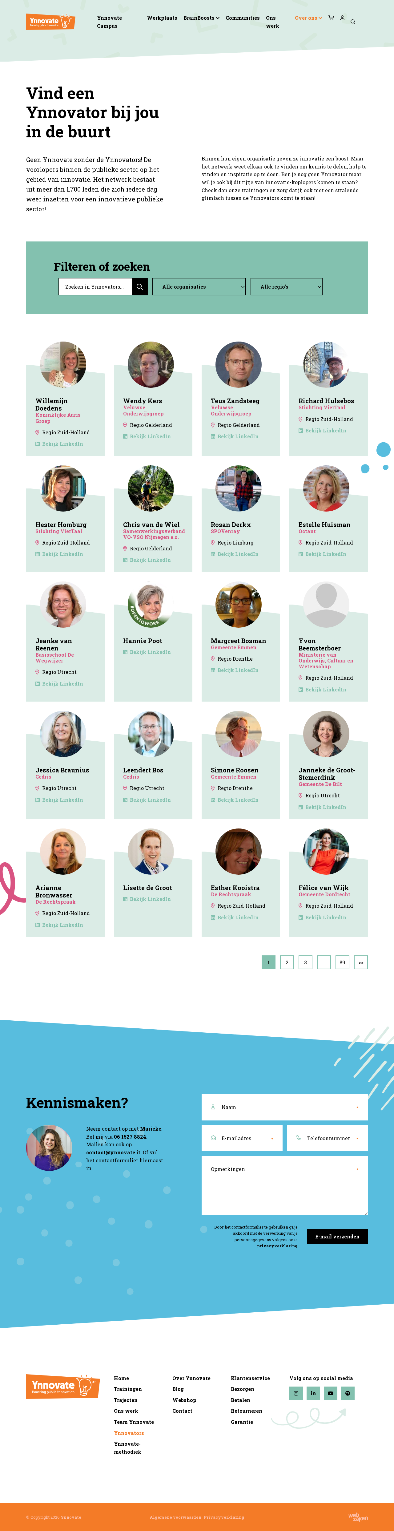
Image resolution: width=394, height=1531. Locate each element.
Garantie (242, 1422)
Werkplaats (162, 17)
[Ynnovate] (50, 22)
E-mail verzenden (337, 1236)
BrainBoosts (199, 17)
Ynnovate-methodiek (127, 1447)
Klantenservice (250, 1378)
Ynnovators (129, 1433)
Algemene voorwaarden (175, 1517)
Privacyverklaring (224, 1517)
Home (121, 1378)
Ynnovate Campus (109, 21)
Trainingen (128, 1389)
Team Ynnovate (134, 1422)
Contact (182, 1410)
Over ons (306, 17)
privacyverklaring (277, 1245)
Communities (243, 17)
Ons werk (272, 21)
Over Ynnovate (191, 1378)
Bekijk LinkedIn (62, 444)
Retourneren (246, 1410)
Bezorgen (242, 1389)
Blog (178, 1389)
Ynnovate (71, 1517)
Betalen (240, 1400)
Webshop (184, 1400)
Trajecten (126, 1400)
